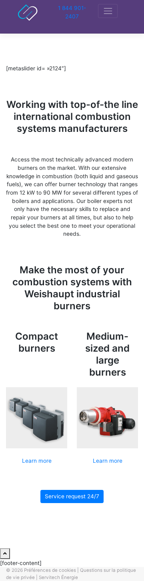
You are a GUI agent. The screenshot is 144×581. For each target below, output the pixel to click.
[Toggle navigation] (107, 11)
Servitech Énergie (58, 577)
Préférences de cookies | (51, 570)
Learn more (37, 461)
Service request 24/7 (72, 496)
